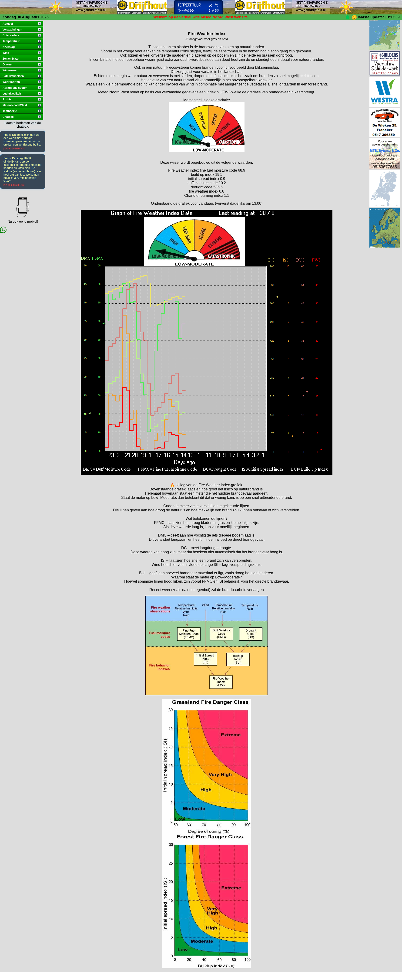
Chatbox (8, 117)
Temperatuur (11, 41)
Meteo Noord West (15, 105)
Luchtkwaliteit (12, 93)
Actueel (8, 23)
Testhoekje (10, 111)
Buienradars (11, 35)
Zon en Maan (11, 58)
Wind (6, 52)
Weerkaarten (11, 82)
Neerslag (9, 47)
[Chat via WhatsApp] (3, 232)
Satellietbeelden (13, 76)
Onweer (8, 64)
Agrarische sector (15, 87)
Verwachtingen (12, 29)
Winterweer (10, 70)
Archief (7, 99)
